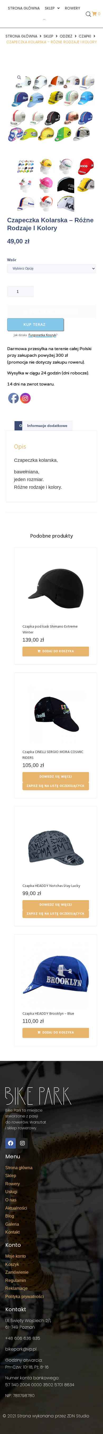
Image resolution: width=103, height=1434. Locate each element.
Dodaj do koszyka (54, 311)
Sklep (48, 36)
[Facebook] (10, 1143)
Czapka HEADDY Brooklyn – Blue (48, 1014)
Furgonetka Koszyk (42, 335)
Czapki (85, 36)
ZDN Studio (78, 1416)
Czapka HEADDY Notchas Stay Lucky (51, 886)
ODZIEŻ (66, 36)
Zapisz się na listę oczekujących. (56, 786)
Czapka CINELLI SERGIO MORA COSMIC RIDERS (52, 755)
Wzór (11, 260)
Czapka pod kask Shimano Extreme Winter (50, 630)
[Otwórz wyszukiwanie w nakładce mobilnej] (88, 14)
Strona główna (21, 36)
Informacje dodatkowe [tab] (47, 426)
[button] (19, 77)
